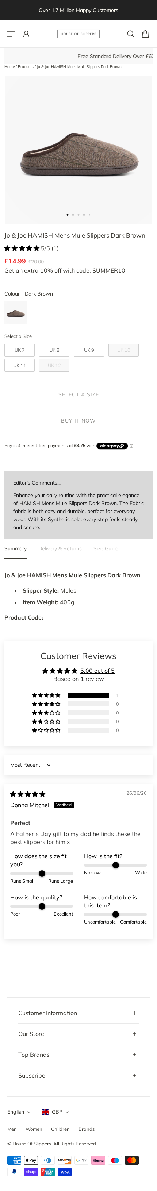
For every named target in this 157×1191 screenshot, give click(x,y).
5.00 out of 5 (97, 670)
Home (10, 66)
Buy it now (78, 420)
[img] (27, 794)
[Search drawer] (130, 34)
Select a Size (18, 336)
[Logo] (78, 33)
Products (26, 66)
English (15, 1112)
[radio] (15, 312)
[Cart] (145, 34)
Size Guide (105, 548)
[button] (22, 248)
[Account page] (26, 34)
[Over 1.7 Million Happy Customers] (78, 10)
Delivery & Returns (60, 548)
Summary (15, 548)
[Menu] (11, 34)
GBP (57, 1112)
